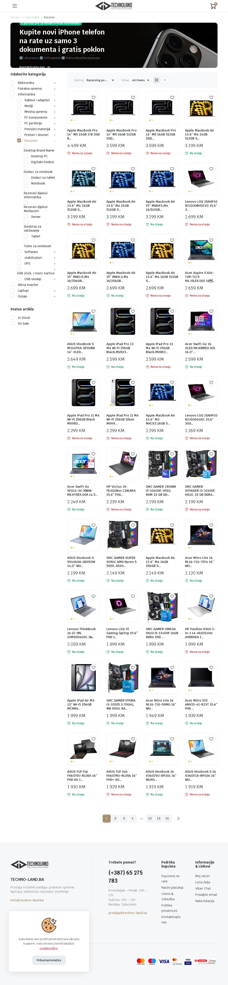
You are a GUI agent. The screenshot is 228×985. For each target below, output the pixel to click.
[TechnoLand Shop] (113, 6)
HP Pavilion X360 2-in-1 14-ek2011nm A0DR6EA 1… (200, 633)
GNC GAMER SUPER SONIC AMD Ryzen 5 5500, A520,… (121, 562)
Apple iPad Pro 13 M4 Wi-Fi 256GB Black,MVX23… (120, 348)
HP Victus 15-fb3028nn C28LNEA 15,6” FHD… (121, 491)
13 (158, 818)
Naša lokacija (204, 901)
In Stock (24, 318)
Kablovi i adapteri (37, 100)
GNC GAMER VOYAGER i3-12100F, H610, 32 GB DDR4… (200, 491)
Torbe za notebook (37, 246)
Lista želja (202, 882)
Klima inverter (28, 285)
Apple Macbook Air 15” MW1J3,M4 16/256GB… (81, 277)
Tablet (35, 236)
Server (36, 217)
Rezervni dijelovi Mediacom (35, 209)
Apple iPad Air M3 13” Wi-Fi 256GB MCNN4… (80, 704)
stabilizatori (33, 258)
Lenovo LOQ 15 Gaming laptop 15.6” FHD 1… (122, 633)
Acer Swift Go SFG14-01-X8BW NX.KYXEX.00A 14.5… (82, 491)
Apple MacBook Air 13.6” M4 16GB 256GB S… (160, 562)
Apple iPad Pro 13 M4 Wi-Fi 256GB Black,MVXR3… (159, 348)
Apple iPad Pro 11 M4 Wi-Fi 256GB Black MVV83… (83, 419)
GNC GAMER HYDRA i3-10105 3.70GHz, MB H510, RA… (120, 704)
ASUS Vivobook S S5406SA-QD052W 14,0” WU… (81, 562)
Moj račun (202, 876)
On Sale (23, 324)
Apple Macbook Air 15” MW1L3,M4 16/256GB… (121, 277)
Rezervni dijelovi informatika (35, 195)
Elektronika (26, 83)
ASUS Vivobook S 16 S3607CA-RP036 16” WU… (200, 776)
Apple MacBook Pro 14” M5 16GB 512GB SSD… (121, 134)
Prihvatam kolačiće (49, 960)
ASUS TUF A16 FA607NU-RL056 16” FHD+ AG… (121, 776)
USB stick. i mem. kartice (36, 273)
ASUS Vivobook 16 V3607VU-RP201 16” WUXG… (161, 776)
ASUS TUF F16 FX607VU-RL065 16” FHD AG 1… (82, 776)
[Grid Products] (156, 80)
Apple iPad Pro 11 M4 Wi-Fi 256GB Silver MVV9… (122, 419)
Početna (15, 17)
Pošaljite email (206, 895)
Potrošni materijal (37, 129)
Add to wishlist (93, 97)
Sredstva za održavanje (32, 229)
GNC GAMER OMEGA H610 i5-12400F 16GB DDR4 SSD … (162, 633)
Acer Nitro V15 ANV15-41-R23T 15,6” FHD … (201, 704)
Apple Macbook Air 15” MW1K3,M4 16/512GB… (160, 206)
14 (167, 818)
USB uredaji (32, 279)
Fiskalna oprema (30, 89)
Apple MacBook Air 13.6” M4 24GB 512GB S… (199, 134)
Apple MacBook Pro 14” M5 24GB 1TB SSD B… (83, 134)
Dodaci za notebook (38, 172)
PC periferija (33, 123)
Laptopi (23, 291)
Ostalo (22, 296)
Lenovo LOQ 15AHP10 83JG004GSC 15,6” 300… (201, 419)
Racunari (30, 141)
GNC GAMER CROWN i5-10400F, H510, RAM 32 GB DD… (161, 491)
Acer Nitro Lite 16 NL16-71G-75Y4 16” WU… (199, 562)
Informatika (32, 17)
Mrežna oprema (35, 112)
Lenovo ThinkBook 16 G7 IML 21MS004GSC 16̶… (81, 633)
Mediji (28, 106)
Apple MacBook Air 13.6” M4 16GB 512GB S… (162, 277)
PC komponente (35, 117)
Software (31, 252)
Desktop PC (39, 156)
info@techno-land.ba (27, 900)
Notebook (38, 183)
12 (150, 818)
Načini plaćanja (172, 888)
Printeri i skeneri (36, 135)
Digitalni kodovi (42, 162)
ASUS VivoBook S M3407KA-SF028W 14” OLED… (81, 348)
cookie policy (49, 948)
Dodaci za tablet (43, 178)
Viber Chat (203, 888)
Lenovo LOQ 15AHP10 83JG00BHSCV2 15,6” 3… (201, 206)
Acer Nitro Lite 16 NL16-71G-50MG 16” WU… (161, 704)
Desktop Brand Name (39, 150)
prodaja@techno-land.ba (127, 913)
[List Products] (164, 80)
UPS (27, 263)
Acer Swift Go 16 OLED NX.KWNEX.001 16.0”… (200, 348)
